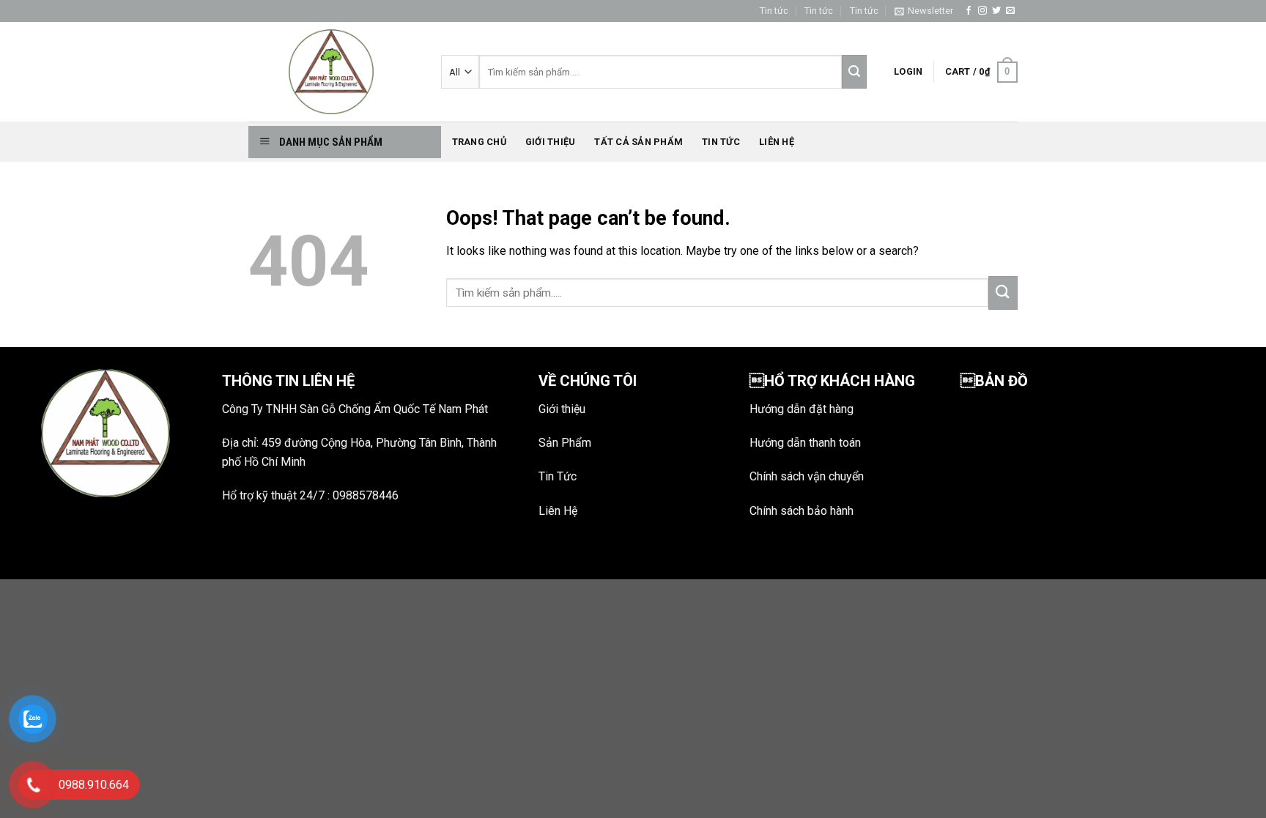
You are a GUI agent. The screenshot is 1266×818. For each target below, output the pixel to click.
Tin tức (774, 10)
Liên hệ (776, 141)
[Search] (854, 72)
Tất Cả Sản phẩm (638, 141)
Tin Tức (557, 476)
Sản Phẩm (564, 443)
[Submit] (1003, 293)
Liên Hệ (557, 511)
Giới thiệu (550, 141)
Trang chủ (479, 141)
